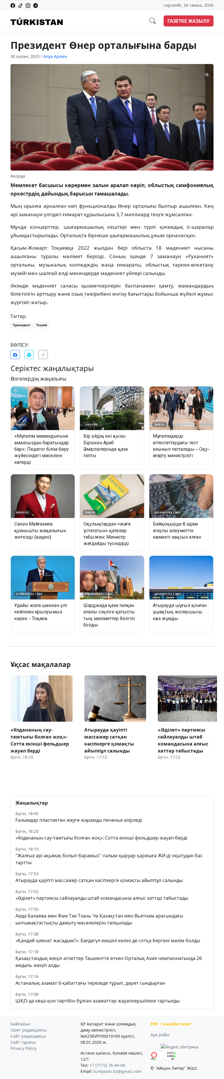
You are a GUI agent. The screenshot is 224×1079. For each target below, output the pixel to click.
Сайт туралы (23, 1042)
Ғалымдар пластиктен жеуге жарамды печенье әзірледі (78, 820)
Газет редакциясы (28, 1030)
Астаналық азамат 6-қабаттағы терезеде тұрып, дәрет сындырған (90, 983)
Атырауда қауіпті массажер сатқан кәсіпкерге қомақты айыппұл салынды (99, 880)
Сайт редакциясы (28, 1036)
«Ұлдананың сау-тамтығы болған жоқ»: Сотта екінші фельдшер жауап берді (101, 838)
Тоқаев (41, 325)
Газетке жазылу (188, 21)
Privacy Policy (23, 1048)
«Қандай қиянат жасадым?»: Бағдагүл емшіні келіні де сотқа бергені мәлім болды (107, 940)
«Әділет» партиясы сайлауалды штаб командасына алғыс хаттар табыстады (101, 898)
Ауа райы (159, 1034)
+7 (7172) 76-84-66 (107, 1065)
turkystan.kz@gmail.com (117, 1071)
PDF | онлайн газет (170, 1024)
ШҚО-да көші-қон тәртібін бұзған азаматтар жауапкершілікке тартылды (97, 1001)
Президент (22, 325)
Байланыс (20, 1024)
